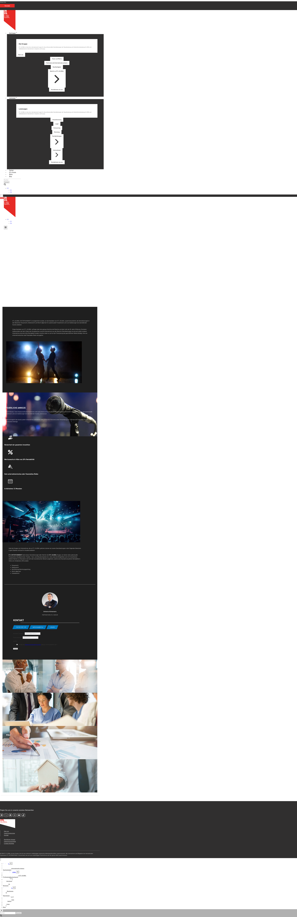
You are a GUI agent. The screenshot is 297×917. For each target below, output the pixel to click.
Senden (15, 648)
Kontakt (7, 6)
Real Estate (6, 895)
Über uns (6, 831)
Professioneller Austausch (10, 877)
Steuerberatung (7, 881)
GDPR (15, 641)
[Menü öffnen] (5, 227)
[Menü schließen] (0, 859)
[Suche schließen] (1, 910)
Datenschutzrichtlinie (10, 841)
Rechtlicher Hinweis (9, 839)
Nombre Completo (19, 633)
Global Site (3, 2)
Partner (11, 170)
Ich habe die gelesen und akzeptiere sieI (37, 644)
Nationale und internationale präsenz (13, 868)
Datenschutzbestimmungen (33, 644)
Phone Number (18, 637)
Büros (11, 174)
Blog (10, 176)
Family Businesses (8, 891)
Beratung (5, 885)
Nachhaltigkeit (7, 870)
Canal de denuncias (9, 833)
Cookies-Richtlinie (9, 843)
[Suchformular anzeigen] (1, 196)
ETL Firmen (12, 172)
